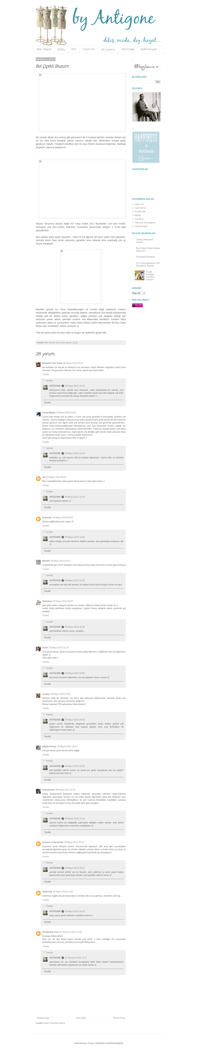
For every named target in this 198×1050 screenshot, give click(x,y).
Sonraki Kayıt (43, 1018)
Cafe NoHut (140, 208)
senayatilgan (48, 412)
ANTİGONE (55, 386)
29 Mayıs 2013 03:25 (63, 601)
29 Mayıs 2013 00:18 (56, 477)
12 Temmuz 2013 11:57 (76, 958)
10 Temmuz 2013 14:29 (70, 932)
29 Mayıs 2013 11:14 (59, 647)
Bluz (46, 342)
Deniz (45, 647)
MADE (138, 215)
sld (43, 477)
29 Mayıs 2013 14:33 (75, 766)
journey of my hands (52, 842)
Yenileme (127, 49)
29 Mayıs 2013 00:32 (63, 517)
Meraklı (46, 561)
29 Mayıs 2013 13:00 (75, 673)
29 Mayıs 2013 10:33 (75, 386)
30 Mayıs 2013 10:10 (75, 818)
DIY (73, 49)
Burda (52, 342)
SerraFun (139, 219)
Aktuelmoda (48, 790)
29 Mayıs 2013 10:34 (75, 453)
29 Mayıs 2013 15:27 (65, 790)
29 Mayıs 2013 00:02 (66, 412)
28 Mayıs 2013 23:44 (73, 363)
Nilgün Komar (49, 746)
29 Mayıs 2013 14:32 (75, 720)
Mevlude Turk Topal (52, 363)
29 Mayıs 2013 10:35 (75, 537)
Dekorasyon (149, 49)
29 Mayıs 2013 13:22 (60, 694)
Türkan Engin (141, 226)
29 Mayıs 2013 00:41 (60, 561)
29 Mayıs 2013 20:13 (74, 842)
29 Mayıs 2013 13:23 (67, 746)
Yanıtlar (49, 381)
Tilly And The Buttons (145, 223)
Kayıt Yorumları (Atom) (54, 1023)
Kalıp (63, 342)
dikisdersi (47, 601)
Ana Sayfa (44, 49)
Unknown (47, 517)
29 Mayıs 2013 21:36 (63, 891)
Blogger (91, 1043)
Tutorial (88, 49)
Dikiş (61, 49)
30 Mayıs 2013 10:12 (75, 868)
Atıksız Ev (139, 204)
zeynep (46, 694)
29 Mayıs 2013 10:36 (75, 627)
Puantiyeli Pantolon (145, 257)
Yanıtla (45, 374)
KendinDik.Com (50, 932)
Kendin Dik (140, 211)
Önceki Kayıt (119, 1018)
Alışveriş (108, 49)
